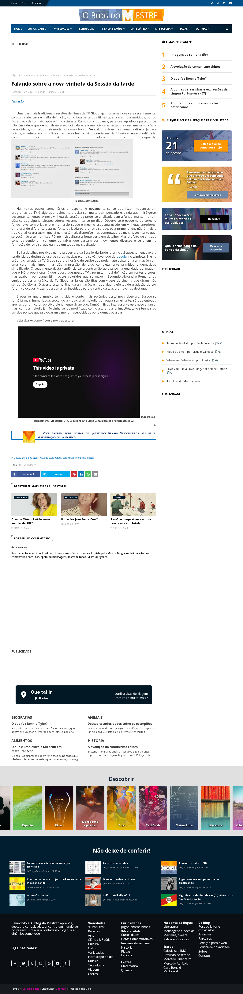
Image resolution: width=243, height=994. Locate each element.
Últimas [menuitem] (201, 28)
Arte (121, 825)
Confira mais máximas (207, 195)
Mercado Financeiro (177, 959)
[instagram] (218, 3)
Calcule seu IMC (174, 951)
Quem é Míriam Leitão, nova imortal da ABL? (30, 521)
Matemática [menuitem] (138, 28)
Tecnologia (96, 965)
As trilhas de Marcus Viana (183, 381)
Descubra (214, 219)
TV (20, 465)
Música (93, 961)
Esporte (27, 825)
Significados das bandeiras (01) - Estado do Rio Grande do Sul (206, 897)
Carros (93, 974)
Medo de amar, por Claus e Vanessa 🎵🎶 (194, 351)
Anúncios (204, 934)
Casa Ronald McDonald (172, 969)
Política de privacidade (214, 947)
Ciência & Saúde (99, 940)
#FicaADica (96, 927)
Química (127, 970)
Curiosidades (130, 935)
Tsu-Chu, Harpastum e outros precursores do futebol (130, 521)
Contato (36, 3)
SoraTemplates (31, 988)
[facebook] (206, 3)
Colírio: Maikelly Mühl (116, 895)
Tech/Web (153, 825)
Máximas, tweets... (176, 935)
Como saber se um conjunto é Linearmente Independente (54, 881)
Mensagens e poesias (90, 823)
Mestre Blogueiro (23, 92)
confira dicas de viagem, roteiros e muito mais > (131, 696)
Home (14, 3)
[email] (230, 3)
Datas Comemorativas (137, 939)
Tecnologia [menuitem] (85, 28)
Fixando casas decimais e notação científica (48, 865)
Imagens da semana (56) (189, 55)
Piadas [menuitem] (183, 28)
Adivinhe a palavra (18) (193, 863)
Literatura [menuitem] (162, 28)
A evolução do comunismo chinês (113, 747)
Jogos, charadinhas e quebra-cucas (136, 928)
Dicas (59, 825)
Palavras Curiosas (176, 939)
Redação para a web (212, 943)
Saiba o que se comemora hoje (211, 145)
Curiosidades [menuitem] (37, 28)
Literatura (215, 825)
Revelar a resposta (216, 248)
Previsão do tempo (176, 955)
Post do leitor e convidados (209, 928)
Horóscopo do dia (100, 957)
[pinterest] (224, 3)
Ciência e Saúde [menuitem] (112, 28)
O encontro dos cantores (119, 879)
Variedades (33, 75)
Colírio (92, 948)
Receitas (94, 931)
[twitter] (212, 3)
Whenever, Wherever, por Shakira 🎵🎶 (192, 360)
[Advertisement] (84, 668)
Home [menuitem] (18, 28)
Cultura (93, 944)
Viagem (93, 969)
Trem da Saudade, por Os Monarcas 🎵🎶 (194, 343)
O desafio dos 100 (38, 895)
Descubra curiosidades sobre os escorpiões (120, 724)
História (127, 947)
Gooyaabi (61, 988)
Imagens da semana (135, 943)
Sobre (25, 3)
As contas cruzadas (115, 863)
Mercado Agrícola (175, 963)
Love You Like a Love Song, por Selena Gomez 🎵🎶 (196, 370)
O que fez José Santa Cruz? (79, 519)
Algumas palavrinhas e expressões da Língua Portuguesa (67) (199, 91)
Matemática (184, 825)
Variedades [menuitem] (61, 28)
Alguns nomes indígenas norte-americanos (194, 105)
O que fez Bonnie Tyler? (29, 724)
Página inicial (18, 75)
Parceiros (205, 938)
